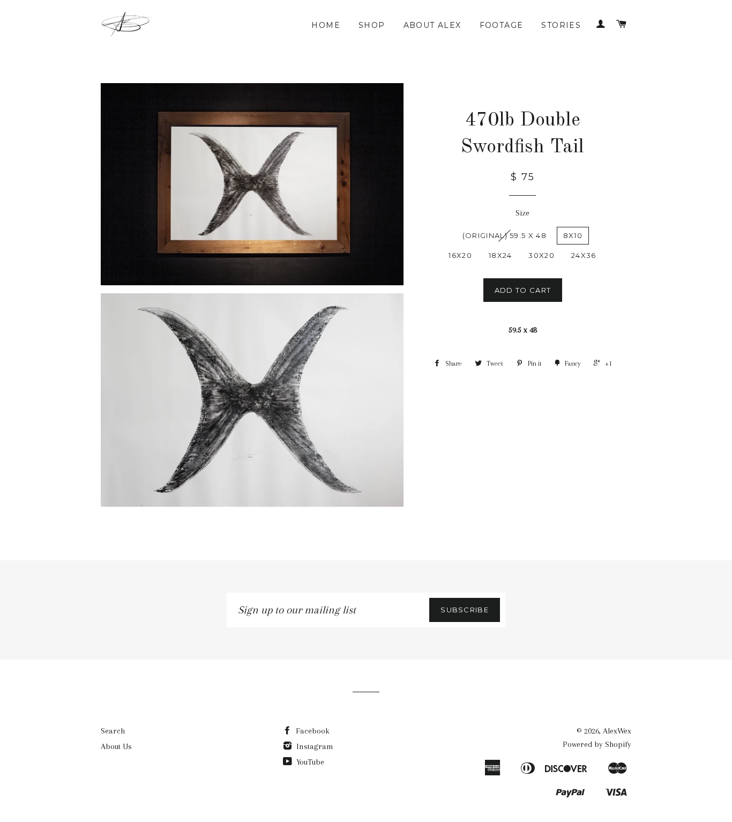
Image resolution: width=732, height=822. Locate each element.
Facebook (312, 731)
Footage (502, 25)
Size (522, 213)
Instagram (313, 746)
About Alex (432, 25)
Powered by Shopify (597, 744)
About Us (116, 746)
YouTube (309, 762)
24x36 (583, 255)
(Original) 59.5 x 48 (504, 235)
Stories (561, 25)
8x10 (572, 235)
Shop (371, 25)
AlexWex (617, 731)
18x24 (500, 255)
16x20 (460, 255)
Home (325, 25)
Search (113, 731)
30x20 (541, 255)
